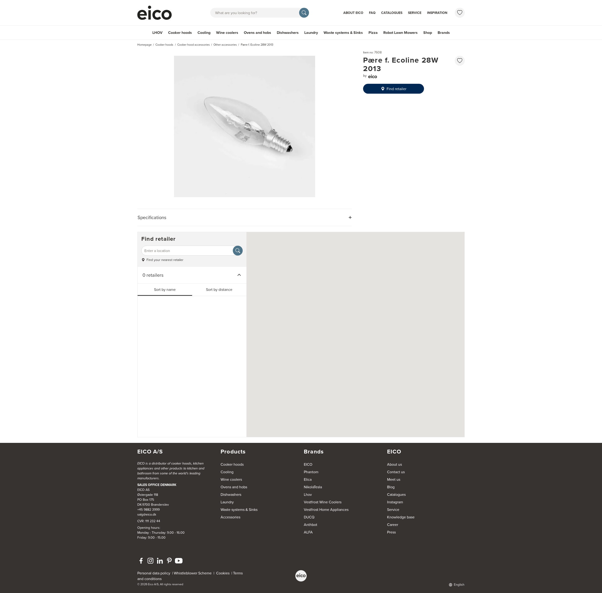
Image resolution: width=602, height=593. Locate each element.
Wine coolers (227, 32)
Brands (444, 32)
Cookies (223, 573)
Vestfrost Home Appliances (326, 509)
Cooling (204, 32)
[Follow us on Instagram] (150, 561)
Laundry (311, 32)
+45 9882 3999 (148, 509)
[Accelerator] (156, 13)
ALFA (308, 532)
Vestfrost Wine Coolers (322, 502)
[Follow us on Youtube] (178, 561)
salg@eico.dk (146, 514)
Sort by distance (219, 289)
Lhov (308, 494)
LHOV (157, 32)
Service (414, 12)
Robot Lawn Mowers (400, 32)
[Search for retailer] (238, 251)
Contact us (396, 471)
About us (394, 464)
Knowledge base (401, 517)
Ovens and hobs (257, 32)
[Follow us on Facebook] (141, 561)
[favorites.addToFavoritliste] (460, 61)
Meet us (393, 479)
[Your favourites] (460, 13)
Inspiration (437, 12)
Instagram (395, 502)
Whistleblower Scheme (193, 573)
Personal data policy (153, 573)
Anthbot (310, 524)
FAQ (372, 12)
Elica (308, 479)
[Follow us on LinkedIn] (160, 561)
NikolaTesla (313, 486)
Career (392, 524)
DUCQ (309, 517)
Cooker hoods (180, 32)
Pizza (373, 32)
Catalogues (391, 12)
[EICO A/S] (301, 575)
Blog (391, 486)
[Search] (304, 13)
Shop (427, 32)
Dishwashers (288, 32)
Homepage (144, 45)
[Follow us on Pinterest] (169, 561)
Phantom (311, 471)
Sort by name (165, 289)
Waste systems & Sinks (343, 32)
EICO (308, 464)
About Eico (353, 12)
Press (391, 532)
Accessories (230, 517)
